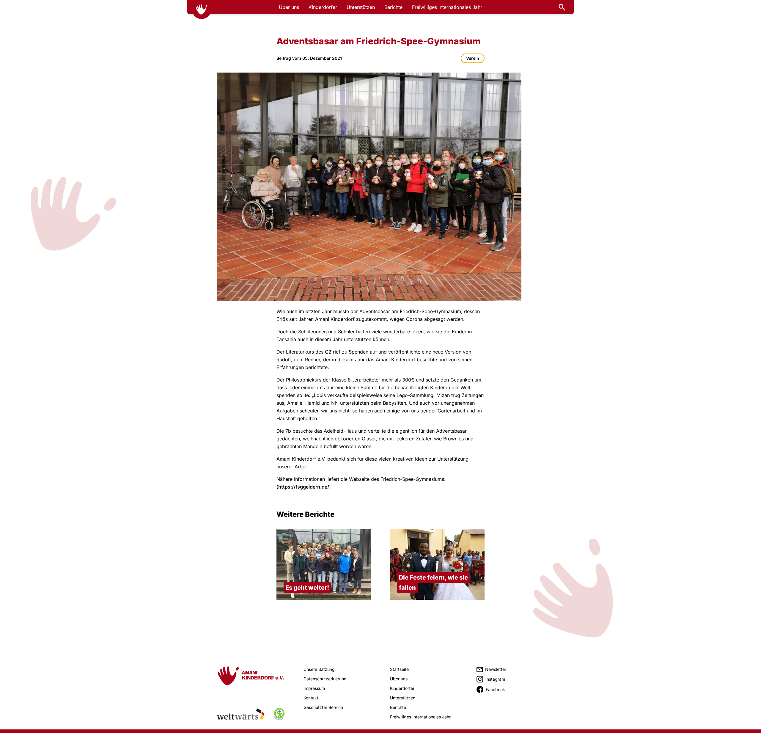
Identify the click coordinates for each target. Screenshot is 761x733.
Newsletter (495, 669)
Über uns (289, 7)
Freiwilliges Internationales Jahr (447, 7)
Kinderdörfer (323, 7)
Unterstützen (361, 7)
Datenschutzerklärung (325, 678)
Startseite (399, 669)
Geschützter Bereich (323, 707)
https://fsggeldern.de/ (303, 487)
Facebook (495, 689)
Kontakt (311, 697)
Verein (472, 58)
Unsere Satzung (319, 669)
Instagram (495, 679)
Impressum (314, 688)
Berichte (393, 7)
